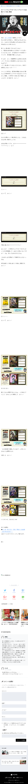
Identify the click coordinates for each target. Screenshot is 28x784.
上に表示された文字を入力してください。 (13, 733)
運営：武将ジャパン (18, 777)
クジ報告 (10, 604)
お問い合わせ (8, 777)
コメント (4, 691)
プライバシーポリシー (13, 780)
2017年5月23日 (8, 638)
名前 (3, 703)
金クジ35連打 (8, 37)
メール (4, 710)
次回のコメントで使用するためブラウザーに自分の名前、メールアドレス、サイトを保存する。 (15, 725)
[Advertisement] (14, 559)
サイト (3, 716)
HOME (14, 775)
